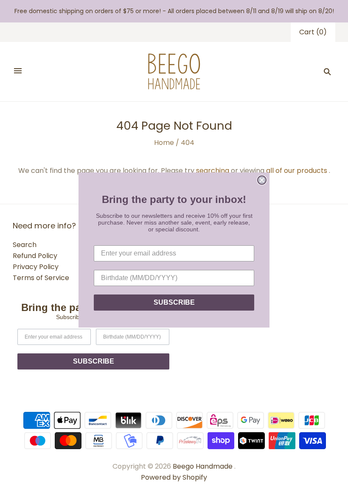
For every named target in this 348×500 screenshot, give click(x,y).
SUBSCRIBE (174, 302)
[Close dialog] (262, 180)
